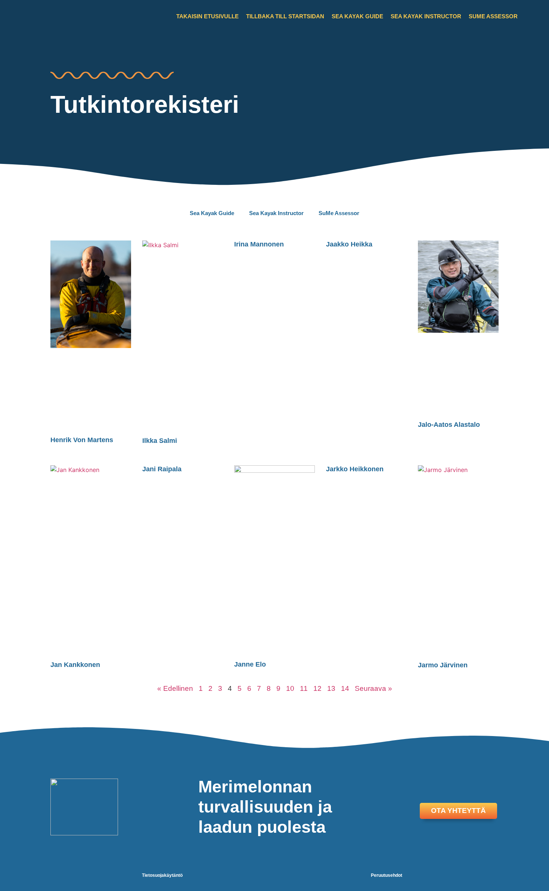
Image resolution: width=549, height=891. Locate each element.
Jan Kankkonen (75, 664)
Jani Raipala (162, 469)
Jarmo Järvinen (443, 665)
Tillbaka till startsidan (285, 16)
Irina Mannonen (259, 244)
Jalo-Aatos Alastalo (449, 424)
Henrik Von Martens (81, 440)
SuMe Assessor (493, 16)
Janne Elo (250, 664)
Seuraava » (373, 688)
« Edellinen (175, 688)
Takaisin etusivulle (207, 16)
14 (345, 688)
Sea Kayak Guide (357, 16)
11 (304, 688)
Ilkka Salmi (159, 440)
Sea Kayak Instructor (426, 16)
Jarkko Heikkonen (355, 469)
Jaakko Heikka (349, 244)
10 (290, 688)
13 (331, 688)
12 (317, 688)
